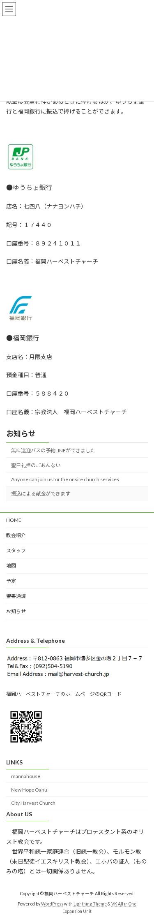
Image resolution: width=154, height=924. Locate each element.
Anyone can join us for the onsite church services (65, 479)
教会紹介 (16, 535)
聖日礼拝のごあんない (35, 465)
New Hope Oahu (29, 790)
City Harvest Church (33, 803)
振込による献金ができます (40, 494)
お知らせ (21, 433)
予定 (11, 581)
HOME (13, 520)
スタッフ (16, 550)
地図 (11, 566)
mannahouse (25, 776)
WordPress (52, 904)
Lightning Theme (90, 904)
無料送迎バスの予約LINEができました (53, 450)
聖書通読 (16, 596)
